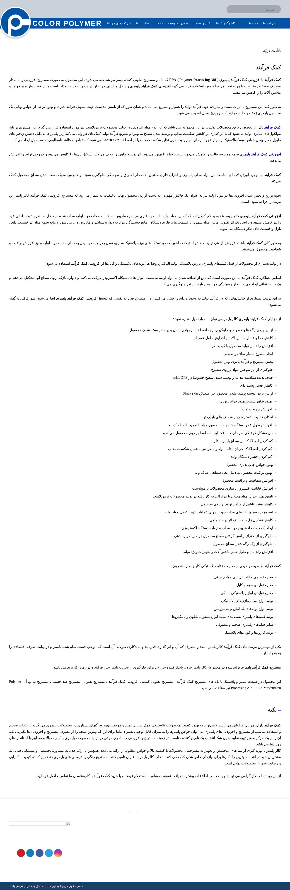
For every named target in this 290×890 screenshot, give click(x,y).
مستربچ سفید (202, 833)
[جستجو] (278, 6)
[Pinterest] (21, 853)
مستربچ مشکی (201, 848)
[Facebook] (40, 853)
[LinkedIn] (30, 853)
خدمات (135, 840)
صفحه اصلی (132, 833)
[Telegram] (49, 853)
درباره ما (134, 848)
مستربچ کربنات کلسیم (196, 855)
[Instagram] (58, 853)
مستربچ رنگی (202, 840)
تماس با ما (133, 855)
